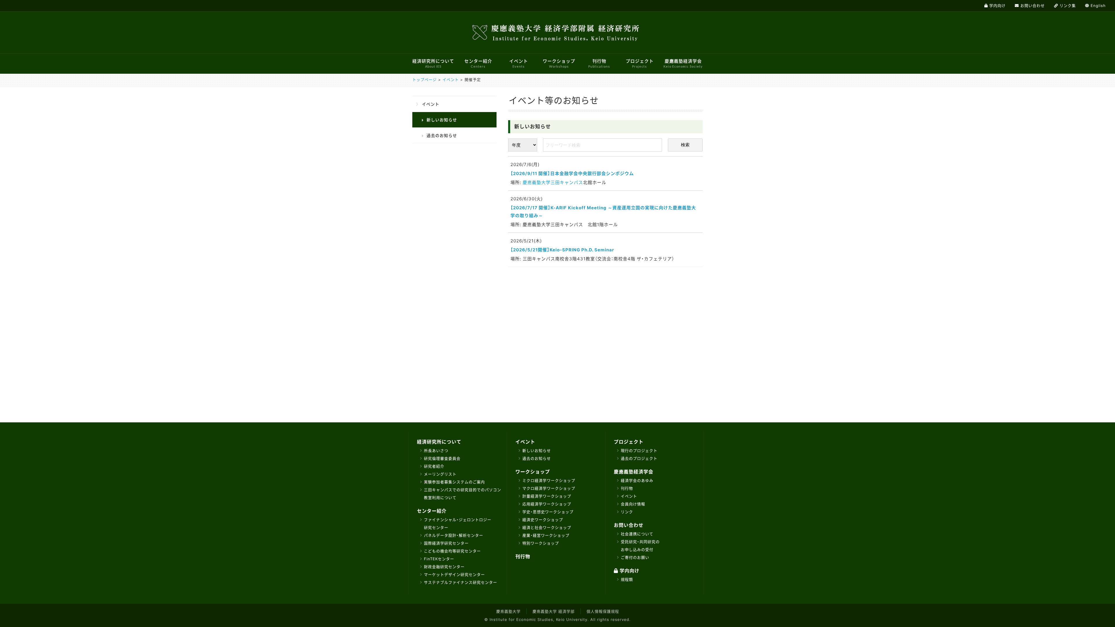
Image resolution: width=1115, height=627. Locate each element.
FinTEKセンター (439, 558)
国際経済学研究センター (446, 543)
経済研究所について (433, 63)
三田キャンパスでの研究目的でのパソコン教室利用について (462, 493)
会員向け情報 (633, 504)
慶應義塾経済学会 (683, 63)
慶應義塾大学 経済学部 (554, 611)
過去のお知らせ (442, 135)
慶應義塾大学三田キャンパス (553, 182)
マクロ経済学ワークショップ (548, 488)
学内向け (628, 571)
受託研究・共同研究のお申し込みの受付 (640, 545)
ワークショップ (559, 63)
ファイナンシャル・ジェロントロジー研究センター (457, 523)
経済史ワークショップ (542, 519)
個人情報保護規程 (603, 611)
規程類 (627, 579)
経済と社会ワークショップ (546, 527)
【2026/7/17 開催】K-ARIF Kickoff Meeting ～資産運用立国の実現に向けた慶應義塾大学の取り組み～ (603, 211)
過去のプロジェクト (639, 458)
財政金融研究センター (444, 566)
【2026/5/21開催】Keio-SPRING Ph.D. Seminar (562, 250)
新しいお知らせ (442, 119)
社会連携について (637, 533)
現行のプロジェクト (639, 450)
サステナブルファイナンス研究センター (460, 582)
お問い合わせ (628, 525)
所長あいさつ (436, 450)
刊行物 (599, 63)
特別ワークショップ (540, 543)
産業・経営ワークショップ (545, 535)
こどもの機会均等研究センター (452, 551)
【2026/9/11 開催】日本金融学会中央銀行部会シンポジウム (572, 173)
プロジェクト (640, 63)
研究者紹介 (434, 466)
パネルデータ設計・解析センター (453, 535)
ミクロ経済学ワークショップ (548, 480)
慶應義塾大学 (508, 611)
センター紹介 (478, 63)
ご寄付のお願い (635, 557)
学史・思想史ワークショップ (547, 511)
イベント (518, 63)
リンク (627, 511)
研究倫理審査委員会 (442, 458)
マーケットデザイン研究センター (454, 574)
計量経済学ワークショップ (546, 496)
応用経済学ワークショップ (546, 504)
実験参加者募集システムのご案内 (454, 482)
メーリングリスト (440, 474)
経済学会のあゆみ (637, 480)
